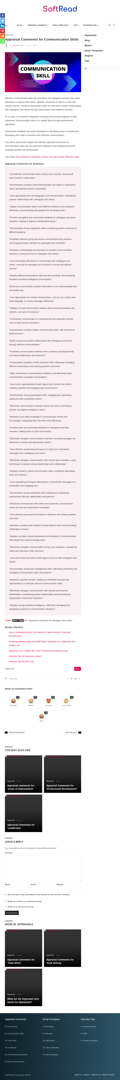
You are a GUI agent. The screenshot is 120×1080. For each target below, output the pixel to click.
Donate (87, 1075)
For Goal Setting (11, 1026)
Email (33, 884)
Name (7, 884)
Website (60, 884)
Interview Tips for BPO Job (21, 661)
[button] (13, 701)
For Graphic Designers (89, 1040)
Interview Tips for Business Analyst (25, 656)
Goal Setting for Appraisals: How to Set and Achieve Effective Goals (47, 157)
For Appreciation (49, 1040)
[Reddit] (2, 36)
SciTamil (28, 1075)
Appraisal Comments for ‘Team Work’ (21, 961)
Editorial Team (18, 45)
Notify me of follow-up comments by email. (25, 901)
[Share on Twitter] (71, 678)
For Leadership (10, 1048)
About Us (78, 1075)
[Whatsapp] (2, 41)
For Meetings (48, 1033)
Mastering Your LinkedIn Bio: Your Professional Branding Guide (38, 651)
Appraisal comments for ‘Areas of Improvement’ (20, 787)
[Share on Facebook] (67, 678)
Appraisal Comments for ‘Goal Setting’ (60, 961)
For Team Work (10, 1040)
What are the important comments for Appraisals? (23, 1000)
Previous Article (17, 732)
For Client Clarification (51, 1048)
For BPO (84, 1033)
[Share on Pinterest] (75, 678)
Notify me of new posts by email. (21, 907)
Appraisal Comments (37, 25)
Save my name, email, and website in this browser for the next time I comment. (39, 894)
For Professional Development (16, 1055)
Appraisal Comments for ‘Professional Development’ (61, 787)
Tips (75, 25)
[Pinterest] (2, 31)
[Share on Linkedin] (79, 678)
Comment (9, 853)
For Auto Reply (48, 1026)
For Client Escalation (50, 1055)
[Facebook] (2, 15)
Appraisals (9, 35)
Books (88, 45)
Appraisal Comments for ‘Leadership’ (21, 826)
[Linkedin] (2, 25)
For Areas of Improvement (14, 1062)
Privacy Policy (108, 1075)
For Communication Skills (14, 1033)
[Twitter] (2, 20)
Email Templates (60, 25)
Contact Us (96, 1075)
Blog (19, 25)
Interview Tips (89, 25)
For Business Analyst (88, 1026)
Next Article (71, 732)
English (89, 55)
